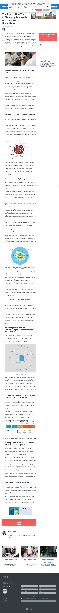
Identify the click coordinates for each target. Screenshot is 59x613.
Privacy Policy (41, 4)
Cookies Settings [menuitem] (5, 600)
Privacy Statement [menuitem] (6, 596)
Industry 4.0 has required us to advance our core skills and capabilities (47, 64)
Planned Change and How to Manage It (11, 560)
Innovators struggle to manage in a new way (47, 46)
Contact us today (5, 586)
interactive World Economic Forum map (13, 383)
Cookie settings (31, 9)
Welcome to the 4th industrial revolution (46, 48)
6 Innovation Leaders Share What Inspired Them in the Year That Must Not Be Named (48, 561)
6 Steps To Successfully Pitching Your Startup (29, 560)
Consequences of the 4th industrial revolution (47, 54)
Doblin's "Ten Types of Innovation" (21, 405)
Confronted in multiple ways (44, 50)
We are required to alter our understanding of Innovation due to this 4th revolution (47, 57)
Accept (39, 9)
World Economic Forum (22, 374)
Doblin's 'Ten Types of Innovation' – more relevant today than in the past (47, 61)
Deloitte (9, 267)
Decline (46, 9)
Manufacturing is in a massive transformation (47, 52)
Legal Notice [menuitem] (5, 598)
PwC (8, 158)
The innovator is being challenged (45, 66)
